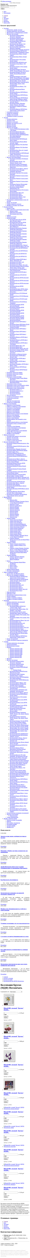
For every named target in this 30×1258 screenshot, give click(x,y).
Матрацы (9, 658)
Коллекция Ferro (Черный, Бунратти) (19, 49)
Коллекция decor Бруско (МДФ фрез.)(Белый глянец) (18, 220)
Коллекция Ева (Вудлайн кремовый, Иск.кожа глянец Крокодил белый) (19, 761)
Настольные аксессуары (16, 214)
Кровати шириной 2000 (16, 654)
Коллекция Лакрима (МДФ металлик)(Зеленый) (17, 311)
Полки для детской (12, 202)
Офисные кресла (11, 592)
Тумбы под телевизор (12, 113)
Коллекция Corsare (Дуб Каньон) (18, 164)
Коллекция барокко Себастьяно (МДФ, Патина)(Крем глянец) (17, 472)
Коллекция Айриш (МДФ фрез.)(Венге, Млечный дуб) (18, 260)
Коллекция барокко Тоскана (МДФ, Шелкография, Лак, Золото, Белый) (19, 727)
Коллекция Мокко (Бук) (16, 347)
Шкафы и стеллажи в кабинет (14, 599)
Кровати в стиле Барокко (13, 416)
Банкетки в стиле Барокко (13, 405)
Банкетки (9, 498)
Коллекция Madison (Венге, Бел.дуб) (19, 246)
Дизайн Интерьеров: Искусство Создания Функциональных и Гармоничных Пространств (14, 867)
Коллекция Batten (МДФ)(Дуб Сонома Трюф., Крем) (17, 41)
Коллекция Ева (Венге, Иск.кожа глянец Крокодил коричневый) (18, 758)
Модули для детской (12, 127)
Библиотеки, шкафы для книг (14, 29)
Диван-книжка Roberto (16, 529)
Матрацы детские (11, 126)
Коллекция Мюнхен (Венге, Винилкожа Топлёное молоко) (18, 785)
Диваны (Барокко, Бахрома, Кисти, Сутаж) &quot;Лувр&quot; (19, 536)
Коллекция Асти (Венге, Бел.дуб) (18, 265)
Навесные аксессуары (15, 212)
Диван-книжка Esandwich (16, 528)
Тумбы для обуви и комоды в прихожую (17, 640)
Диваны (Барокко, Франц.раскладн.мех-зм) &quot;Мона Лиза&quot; (19, 540)
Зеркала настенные (12, 644)
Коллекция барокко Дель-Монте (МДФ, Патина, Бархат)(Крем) (17, 461)
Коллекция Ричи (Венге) (16, 195)
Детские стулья (11, 120)
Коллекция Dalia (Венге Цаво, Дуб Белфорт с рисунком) (19, 609)
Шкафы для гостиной (12, 114)
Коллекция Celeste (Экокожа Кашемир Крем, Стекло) (17, 674)
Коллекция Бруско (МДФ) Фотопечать (14, 981)
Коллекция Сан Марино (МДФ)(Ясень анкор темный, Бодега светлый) (17, 495)
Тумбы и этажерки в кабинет (14, 597)
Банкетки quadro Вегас (16, 505)
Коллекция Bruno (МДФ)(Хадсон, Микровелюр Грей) (19, 672)
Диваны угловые (11, 542)
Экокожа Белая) (17, 670)
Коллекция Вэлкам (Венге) (17, 626)
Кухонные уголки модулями (14, 376)
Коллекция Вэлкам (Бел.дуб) (17, 623)
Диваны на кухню (11, 216)
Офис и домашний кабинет (11, 572)
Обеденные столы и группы (14, 384)
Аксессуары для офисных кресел (15, 573)
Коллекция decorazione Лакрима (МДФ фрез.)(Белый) (18, 234)
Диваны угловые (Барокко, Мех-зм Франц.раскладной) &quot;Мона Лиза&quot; (19, 552)
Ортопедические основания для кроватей (18, 813)
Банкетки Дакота (14, 515)
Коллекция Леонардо (15, 583)
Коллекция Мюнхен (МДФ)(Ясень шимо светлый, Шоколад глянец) (19, 98)
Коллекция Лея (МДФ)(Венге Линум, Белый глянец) (17, 765)
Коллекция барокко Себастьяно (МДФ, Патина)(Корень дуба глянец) (19, 77)
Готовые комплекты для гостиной (16, 31)
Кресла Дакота (13, 566)
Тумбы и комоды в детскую (14, 204)
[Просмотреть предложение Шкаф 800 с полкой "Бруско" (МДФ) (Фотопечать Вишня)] (9, 1033)
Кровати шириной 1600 (16, 651)
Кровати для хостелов (12, 437)
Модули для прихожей (13, 604)
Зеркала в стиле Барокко (13, 410)
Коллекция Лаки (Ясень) (13, 484)
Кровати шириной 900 (16, 657)
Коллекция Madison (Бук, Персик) (19, 245)
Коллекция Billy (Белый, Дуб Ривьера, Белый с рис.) (17, 162)
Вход (5, 11)
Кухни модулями (11, 218)
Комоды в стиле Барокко (13, 412)
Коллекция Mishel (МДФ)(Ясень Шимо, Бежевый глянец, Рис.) (17, 451)
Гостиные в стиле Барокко (14, 408)
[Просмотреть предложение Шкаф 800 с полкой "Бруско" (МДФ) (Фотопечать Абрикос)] (16, 1184)
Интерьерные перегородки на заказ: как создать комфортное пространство (14, 964)
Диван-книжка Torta (15, 531)
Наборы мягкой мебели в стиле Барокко (17, 422)
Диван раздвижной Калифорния (18, 525)
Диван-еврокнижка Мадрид (17, 527)
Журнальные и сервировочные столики (17, 32)
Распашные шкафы (12, 824)
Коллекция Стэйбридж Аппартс (18, 354)
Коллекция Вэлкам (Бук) (16, 624)
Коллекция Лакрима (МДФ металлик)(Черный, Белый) (17, 316)
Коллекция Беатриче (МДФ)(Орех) (19, 733)
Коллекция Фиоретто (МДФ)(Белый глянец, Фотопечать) (19, 153)
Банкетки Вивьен (14, 514)
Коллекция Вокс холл (15, 621)
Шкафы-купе (10, 827)
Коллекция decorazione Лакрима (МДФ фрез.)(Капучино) (18, 237)
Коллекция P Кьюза (15, 137)
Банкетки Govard (14, 504)
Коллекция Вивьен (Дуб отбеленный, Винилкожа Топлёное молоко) (19, 752)
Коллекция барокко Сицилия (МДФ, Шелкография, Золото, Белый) (19, 80)
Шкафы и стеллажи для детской (15, 205)
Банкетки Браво (14, 511)
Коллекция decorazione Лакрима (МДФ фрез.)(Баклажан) (18, 228)
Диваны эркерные (11, 555)
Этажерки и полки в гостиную (15, 116)
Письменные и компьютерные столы (16, 595)
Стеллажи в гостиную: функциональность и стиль (15, 936)
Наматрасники (14, 815)
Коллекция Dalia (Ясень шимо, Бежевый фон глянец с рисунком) (18, 612)
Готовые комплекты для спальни (15, 643)
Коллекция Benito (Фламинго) (18, 133)
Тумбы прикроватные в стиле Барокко (17, 430)
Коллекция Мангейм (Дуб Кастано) (19, 774)
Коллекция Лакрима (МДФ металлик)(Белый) (17, 305)
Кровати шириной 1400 (16, 650)
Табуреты (9, 399)
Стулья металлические (13, 398)
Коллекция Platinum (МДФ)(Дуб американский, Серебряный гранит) (19, 51)
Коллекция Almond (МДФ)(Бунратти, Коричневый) (17, 39)
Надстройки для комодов (13, 823)
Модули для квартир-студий (11, 442)
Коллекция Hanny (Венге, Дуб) (18, 682)
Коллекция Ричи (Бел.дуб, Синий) (19, 150)
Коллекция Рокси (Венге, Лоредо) (19, 798)
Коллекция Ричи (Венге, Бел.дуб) (18, 589)
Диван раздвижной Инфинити (18, 524)
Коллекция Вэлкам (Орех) (17, 629)
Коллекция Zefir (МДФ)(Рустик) (18, 62)
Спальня (6, 641)
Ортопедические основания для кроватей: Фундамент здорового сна (12, 893)
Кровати (9, 647)
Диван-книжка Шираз (15, 534)
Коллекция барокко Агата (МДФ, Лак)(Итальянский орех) (18, 706)
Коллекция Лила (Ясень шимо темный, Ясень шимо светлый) (18, 771)
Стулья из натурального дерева (15, 396)
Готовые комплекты (12, 119)
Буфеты (9, 215)
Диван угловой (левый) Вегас (17, 544)
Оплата (6, 20)
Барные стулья (10, 208)
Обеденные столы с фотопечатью (15, 388)
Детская (6, 117)
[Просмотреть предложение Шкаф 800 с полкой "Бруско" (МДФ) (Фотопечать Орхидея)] (16, 1146)
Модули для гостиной (12, 34)
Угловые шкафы (11, 825)
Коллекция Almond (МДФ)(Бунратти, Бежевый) (17, 36)
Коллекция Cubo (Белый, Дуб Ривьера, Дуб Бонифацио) (17, 44)
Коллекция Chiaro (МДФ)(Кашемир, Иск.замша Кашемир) (19, 135)
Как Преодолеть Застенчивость (9, 879)
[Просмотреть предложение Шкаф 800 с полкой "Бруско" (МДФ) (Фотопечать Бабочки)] (9, 1061)
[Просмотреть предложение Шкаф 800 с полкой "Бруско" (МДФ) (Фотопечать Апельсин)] (9, 1005)
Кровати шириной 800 (16, 655)
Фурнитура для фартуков (13, 402)
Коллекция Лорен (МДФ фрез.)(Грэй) (19, 324)
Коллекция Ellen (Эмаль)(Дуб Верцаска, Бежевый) (17, 47)
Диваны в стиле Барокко (13, 409)
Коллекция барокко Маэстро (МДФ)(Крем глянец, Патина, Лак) (19, 267)
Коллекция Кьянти (15, 392)
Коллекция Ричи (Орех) (16, 198)
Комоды (9, 821)
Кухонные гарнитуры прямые (14, 372)
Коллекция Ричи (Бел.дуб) (17, 192)
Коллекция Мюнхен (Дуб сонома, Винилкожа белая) (19, 788)
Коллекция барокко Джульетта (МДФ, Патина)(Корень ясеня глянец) (18, 74)
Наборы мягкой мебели (13, 569)
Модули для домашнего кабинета (15, 575)
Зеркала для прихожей (12, 603)
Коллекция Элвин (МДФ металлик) (19, 155)
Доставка (6, 18)
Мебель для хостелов (9, 434)
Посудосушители (11, 395)
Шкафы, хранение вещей (10, 818)
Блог (5, 17)
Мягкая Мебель (8, 497)
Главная (6, 15)
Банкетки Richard (14, 507)
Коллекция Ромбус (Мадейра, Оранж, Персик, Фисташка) (17, 104)
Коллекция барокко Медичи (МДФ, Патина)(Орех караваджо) (16, 463)
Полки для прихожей (12, 638)
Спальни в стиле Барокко (13, 426)
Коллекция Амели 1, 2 (16, 389)
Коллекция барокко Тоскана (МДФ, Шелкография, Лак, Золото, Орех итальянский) (19, 731)
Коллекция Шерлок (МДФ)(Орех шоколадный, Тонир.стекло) (18, 109)
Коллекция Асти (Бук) (16, 263)
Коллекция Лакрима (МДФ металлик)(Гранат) (17, 308)
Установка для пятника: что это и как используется (15, 923)
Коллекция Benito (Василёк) (17, 131)
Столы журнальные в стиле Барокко (16, 427)
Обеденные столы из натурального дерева (18, 385)
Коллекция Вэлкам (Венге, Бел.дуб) (19, 627)
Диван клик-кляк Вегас (16, 522)
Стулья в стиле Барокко (13, 429)
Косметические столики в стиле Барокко (17, 413)
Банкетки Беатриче (15, 510)
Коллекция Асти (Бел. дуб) (17, 262)
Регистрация (7, 13)
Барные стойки (14, 211)
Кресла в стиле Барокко (13, 415)
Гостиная (6, 28)
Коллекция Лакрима (15, 393)
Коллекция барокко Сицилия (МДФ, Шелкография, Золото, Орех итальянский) (19, 84)
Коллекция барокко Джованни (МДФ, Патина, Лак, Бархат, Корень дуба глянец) (19, 714)
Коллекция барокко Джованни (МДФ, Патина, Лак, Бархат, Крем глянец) (19, 718)
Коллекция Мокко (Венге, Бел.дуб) (19, 348)
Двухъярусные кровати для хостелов (16, 436)
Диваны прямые (11, 518)
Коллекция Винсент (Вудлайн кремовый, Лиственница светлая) (18, 755)
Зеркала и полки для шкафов (14, 820)
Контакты (6, 21)
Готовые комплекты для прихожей (16, 602)
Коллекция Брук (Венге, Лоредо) (18, 738)
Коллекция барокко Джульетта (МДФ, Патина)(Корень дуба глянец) (19, 70)
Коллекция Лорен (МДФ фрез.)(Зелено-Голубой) (18, 326)
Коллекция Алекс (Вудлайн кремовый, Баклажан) (17, 170)
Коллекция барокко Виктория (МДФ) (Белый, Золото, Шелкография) (17, 709)
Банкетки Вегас (14, 512)
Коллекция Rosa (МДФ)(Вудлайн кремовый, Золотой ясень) (18, 690)
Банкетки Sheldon (14, 508)
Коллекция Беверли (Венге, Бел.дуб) (19, 620)
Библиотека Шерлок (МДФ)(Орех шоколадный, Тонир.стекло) (19, 577)
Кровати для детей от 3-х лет (14, 123)
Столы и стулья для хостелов (14, 440)
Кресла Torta (13, 565)
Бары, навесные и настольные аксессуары (18, 209)
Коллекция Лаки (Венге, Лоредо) (15, 483)
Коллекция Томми (14, 151)
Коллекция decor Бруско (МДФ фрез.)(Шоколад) (18, 226)
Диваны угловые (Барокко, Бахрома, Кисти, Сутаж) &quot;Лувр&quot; (19, 548)
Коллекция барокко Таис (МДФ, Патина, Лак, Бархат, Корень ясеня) (19, 724)
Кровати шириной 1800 (16, 653)
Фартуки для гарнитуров (13, 400)
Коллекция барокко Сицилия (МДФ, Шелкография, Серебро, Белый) (16, 475)
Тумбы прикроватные (12, 817)
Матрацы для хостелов (13, 439)
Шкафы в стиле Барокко (13, 433)
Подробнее (3, 846)
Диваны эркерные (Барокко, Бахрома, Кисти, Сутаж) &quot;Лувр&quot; (17, 558)
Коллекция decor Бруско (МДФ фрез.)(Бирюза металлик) (18, 223)
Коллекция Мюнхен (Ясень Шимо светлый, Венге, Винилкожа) (16, 492)
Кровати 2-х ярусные (12, 122)
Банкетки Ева (13, 517)
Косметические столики (13, 646)
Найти (2, 8)
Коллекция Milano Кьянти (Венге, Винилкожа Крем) (19, 381)
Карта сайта (7, 22)
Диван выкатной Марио (16, 519)
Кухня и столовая (8, 206)
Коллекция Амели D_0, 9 (16, 391)
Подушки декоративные (13, 570)
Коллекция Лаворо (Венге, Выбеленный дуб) (17, 187)
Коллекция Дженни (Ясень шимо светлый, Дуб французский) (18, 184)
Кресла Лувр (13, 568)
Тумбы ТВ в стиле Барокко (14, 432)
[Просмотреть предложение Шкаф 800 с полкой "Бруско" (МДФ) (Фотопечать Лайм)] (16, 1127)
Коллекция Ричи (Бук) (16, 194)
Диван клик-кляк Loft (15, 521)
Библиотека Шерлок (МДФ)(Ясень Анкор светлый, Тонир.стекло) (19, 580)
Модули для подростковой (14, 157)
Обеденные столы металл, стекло (15, 386)
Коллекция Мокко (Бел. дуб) (17, 345)
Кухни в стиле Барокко (13, 417)
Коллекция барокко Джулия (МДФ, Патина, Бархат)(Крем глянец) (19, 721)
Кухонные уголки (11, 375)
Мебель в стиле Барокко (10, 403)
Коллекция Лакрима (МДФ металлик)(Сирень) (17, 313)
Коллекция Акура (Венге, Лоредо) (19, 168)
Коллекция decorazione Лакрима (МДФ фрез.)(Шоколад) (18, 243)
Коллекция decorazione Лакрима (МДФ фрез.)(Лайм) (18, 240)
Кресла (8, 561)
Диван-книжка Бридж (15, 532)
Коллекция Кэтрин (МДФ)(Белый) (16, 481)
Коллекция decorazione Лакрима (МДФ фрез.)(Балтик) (18, 231)
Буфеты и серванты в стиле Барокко (16, 406)
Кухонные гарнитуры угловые (15, 374)
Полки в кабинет (11, 596)
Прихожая (6, 600)
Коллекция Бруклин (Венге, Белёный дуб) (18, 477)
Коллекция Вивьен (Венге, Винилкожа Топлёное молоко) (18, 748)
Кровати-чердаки (11, 124)
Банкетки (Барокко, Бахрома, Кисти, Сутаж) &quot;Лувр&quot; (19, 502)
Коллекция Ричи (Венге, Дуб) (17, 197)
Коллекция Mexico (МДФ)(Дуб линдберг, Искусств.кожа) (18, 684)
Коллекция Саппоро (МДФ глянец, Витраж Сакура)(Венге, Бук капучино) (19, 351)
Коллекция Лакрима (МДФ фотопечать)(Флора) (17, 319)
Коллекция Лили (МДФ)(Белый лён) (19, 773)
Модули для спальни (12, 660)
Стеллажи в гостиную (12, 112)
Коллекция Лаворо (15, 582)
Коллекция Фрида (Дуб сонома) (18, 808)
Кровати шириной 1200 (16, 648)
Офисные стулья (11, 593)
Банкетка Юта (13, 500)
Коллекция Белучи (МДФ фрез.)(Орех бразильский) (18, 269)
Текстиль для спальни (12, 814)
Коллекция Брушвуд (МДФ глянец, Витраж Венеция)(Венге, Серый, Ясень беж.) (19, 290)
